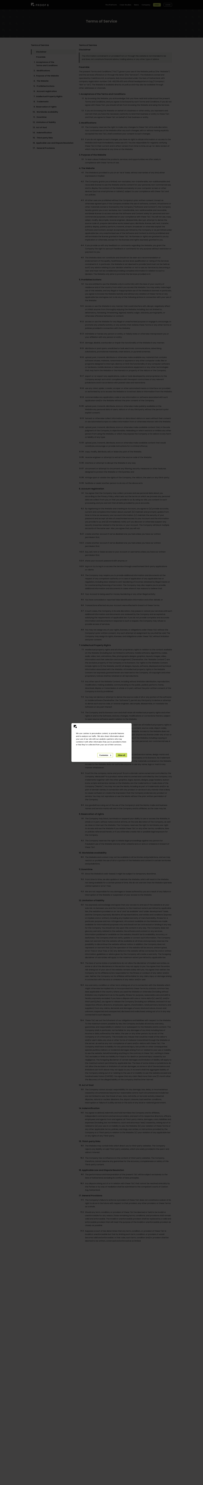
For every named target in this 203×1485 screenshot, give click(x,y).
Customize (103, 755)
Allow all (121, 755)
